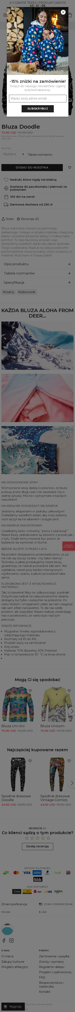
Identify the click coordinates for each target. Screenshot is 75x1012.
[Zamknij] (63, 12)
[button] (37, 506)
